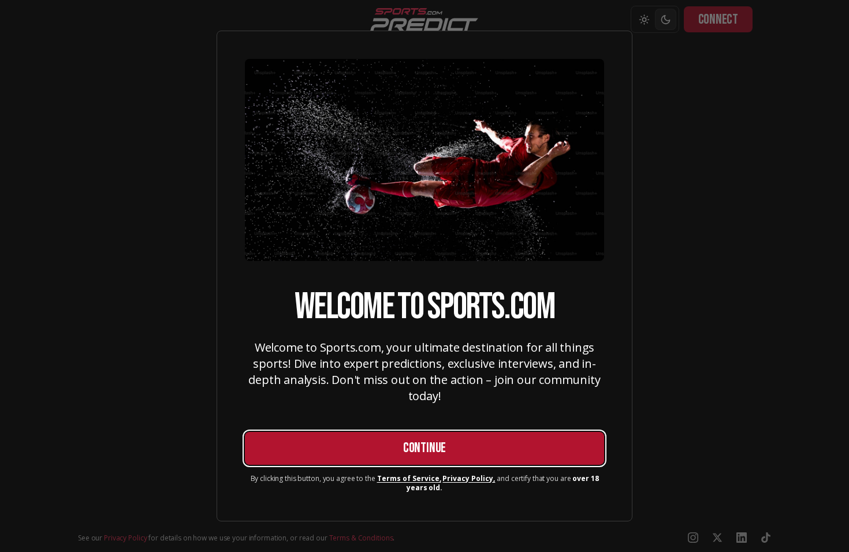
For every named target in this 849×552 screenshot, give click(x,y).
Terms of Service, (409, 478)
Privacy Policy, (468, 478)
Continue (424, 447)
